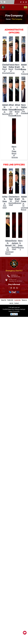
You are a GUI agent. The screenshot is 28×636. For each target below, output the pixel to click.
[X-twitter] (23, 2)
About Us (3, 300)
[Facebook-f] (21, 2)
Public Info (10, 300)
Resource (24, 300)
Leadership (17, 300)
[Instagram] (26, 2)
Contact (16, 303)
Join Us (11, 303)
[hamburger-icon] (25, 7)
